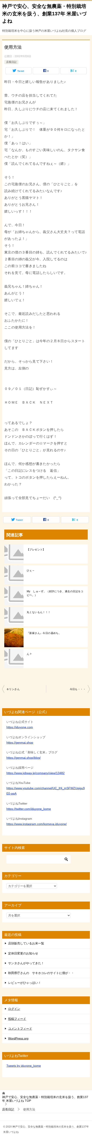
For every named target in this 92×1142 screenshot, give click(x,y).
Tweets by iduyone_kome (23, 1065)
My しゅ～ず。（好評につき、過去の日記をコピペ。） (55, 593)
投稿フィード (17, 1018)
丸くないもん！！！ (39, 612)
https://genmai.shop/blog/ (23, 757)
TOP (45, 1098)
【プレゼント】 (36, 549)
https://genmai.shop (19, 742)
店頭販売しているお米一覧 (26, 943)
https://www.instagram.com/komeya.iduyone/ (36, 824)
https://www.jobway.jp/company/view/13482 (35, 773)
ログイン (14, 1008)
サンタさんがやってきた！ (26, 963)
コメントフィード (20, 1028)
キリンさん (13, 689)
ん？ (29, 654)
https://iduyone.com (19, 727)
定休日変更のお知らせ (23, 953)
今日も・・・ (78, 689)
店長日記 (11, 62)
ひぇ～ (31, 570)
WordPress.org (18, 1038)
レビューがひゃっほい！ (24, 982)
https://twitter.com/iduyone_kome (28, 809)
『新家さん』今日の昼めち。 (44, 633)
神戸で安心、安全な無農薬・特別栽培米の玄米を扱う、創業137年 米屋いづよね (44, 13)
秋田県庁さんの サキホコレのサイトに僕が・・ (41, 973)
